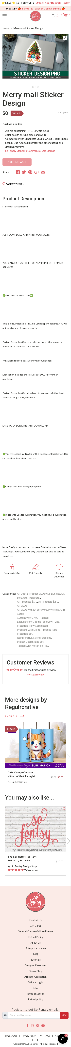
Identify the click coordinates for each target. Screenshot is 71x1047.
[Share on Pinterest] (30, 172)
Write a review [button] (35, 674)
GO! (64, 1015)
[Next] (62, 59)
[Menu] (10, 15)
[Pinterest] (37, 1025)
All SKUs (22, 605)
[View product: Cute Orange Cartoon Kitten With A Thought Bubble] (35, 745)
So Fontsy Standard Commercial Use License (30, 150)
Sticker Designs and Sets (31, 641)
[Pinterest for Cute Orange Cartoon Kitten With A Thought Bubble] (39, 761)
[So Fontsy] (35, 16)
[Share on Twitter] (24, 172)
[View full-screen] (65, 38)
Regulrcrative (24, 637)
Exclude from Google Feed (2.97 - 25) (38, 621)
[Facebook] (27, 1025)
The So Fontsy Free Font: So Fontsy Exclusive (22, 858)
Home (5, 28)
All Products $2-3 (48, 601)
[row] (35, 756)
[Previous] (9, 59)
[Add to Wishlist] (64, 724)
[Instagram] (32, 1025)
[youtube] (43, 1025)
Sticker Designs (42, 637)
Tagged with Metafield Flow (33, 645)
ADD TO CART (53, 761)
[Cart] (66, 15)
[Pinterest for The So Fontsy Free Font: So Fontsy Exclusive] (39, 845)
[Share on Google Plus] (36, 172)
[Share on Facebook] (18, 172)
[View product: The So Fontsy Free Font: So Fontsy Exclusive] (35, 829)
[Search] (53, 15)
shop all (11, 716)
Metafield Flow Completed (32, 625)
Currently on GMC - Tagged (33, 617)
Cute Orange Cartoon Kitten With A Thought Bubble (21, 774)
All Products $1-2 (27, 601)
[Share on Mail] (43, 172)
